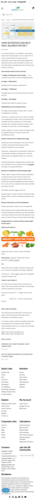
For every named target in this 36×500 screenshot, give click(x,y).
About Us (4, 425)
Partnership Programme (8, 389)
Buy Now (21, 332)
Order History (23, 403)
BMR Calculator (24, 430)
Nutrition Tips (5, 372)
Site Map (4, 411)
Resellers (4, 413)
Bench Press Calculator (26, 435)
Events (3, 375)
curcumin (31, 164)
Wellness (22, 387)
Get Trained (4, 382)
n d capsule (14, 260)
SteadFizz (22, 384)
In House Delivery (6, 394)
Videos (3, 437)
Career (3, 427)
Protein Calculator (24, 425)
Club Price (4, 379)
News (8, 20)
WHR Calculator (24, 432)
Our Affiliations (5, 387)
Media (3, 435)
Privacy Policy (5, 406)
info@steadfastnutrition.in (9, 456)
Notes (3, 432)
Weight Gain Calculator (26, 442)
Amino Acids (23, 377)
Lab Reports (5, 384)
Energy (21, 372)
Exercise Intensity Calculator (24, 438)
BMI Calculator (23, 427)
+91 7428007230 (6, 453)
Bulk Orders (22, 408)
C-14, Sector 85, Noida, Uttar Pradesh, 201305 (8, 460)
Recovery (22, 375)
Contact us (4, 416)
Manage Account (24, 406)
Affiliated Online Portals (8, 392)
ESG (2, 377)
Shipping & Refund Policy (8, 403)
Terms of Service (6, 408)
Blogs (3, 430)
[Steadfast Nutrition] (17, 8)
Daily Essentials (24, 382)
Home (2, 20)
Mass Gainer (23, 379)
